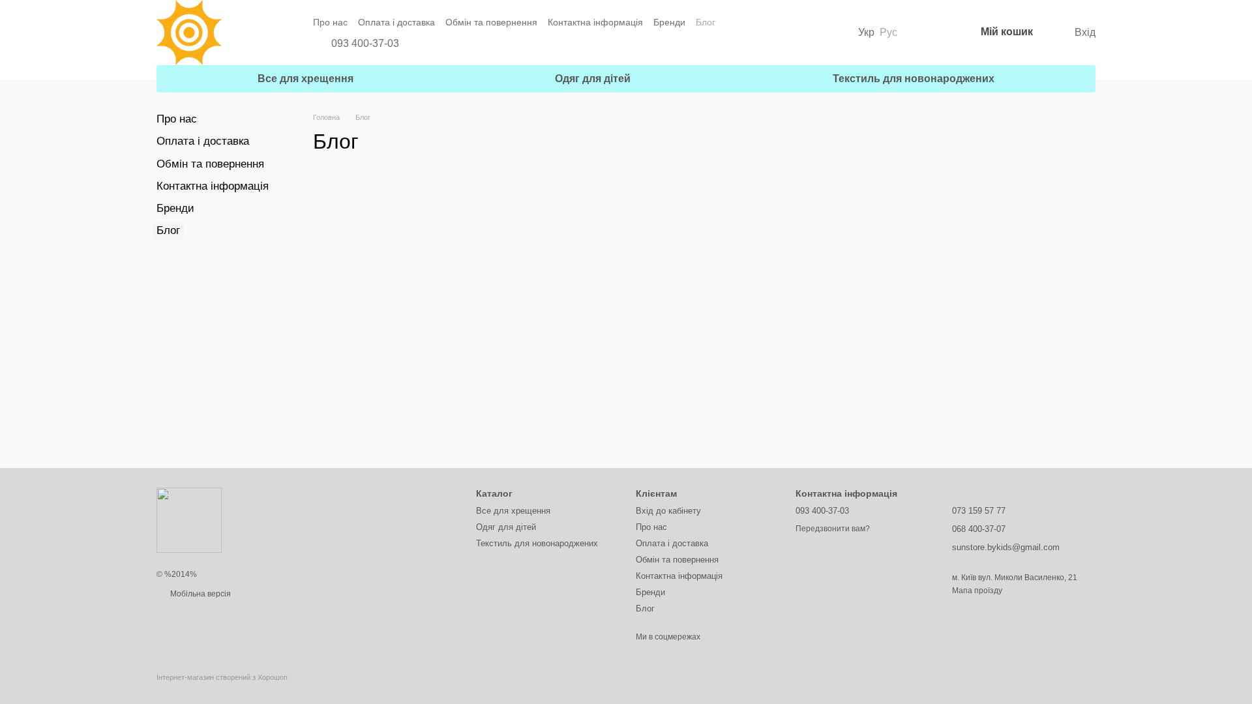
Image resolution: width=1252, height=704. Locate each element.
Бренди (669, 22)
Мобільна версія (199, 593)
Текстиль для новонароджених (913, 78)
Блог (705, 22)
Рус (888, 32)
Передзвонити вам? (833, 528)
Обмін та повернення (491, 22)
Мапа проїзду (977, 590)
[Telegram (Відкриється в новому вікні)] (439, 43)
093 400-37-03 (365, 43)
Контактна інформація (595, 22)
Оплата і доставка (396, 22)
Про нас (330, 22)
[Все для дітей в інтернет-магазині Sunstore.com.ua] (189, 519)
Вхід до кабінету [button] (668, 511)
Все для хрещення (305, 78)
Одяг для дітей (593, 78)
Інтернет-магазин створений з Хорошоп (222, 677)
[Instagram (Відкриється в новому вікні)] (421, 43)
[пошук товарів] (926, 33)
